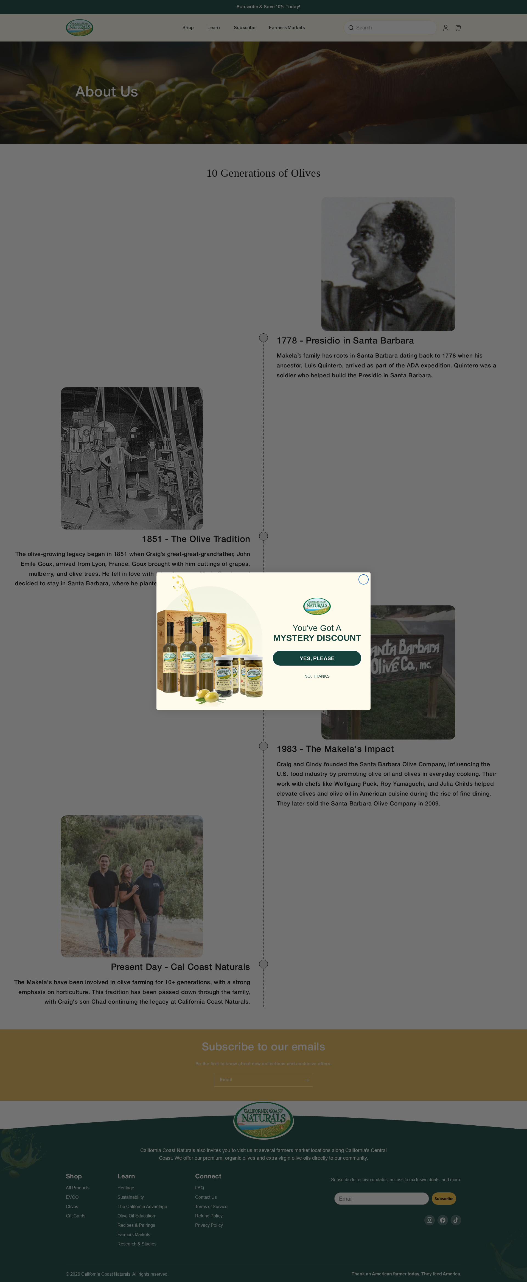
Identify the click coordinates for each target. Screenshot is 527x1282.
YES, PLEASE (317, 658)
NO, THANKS (317, 676)
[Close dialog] (363, 579)
